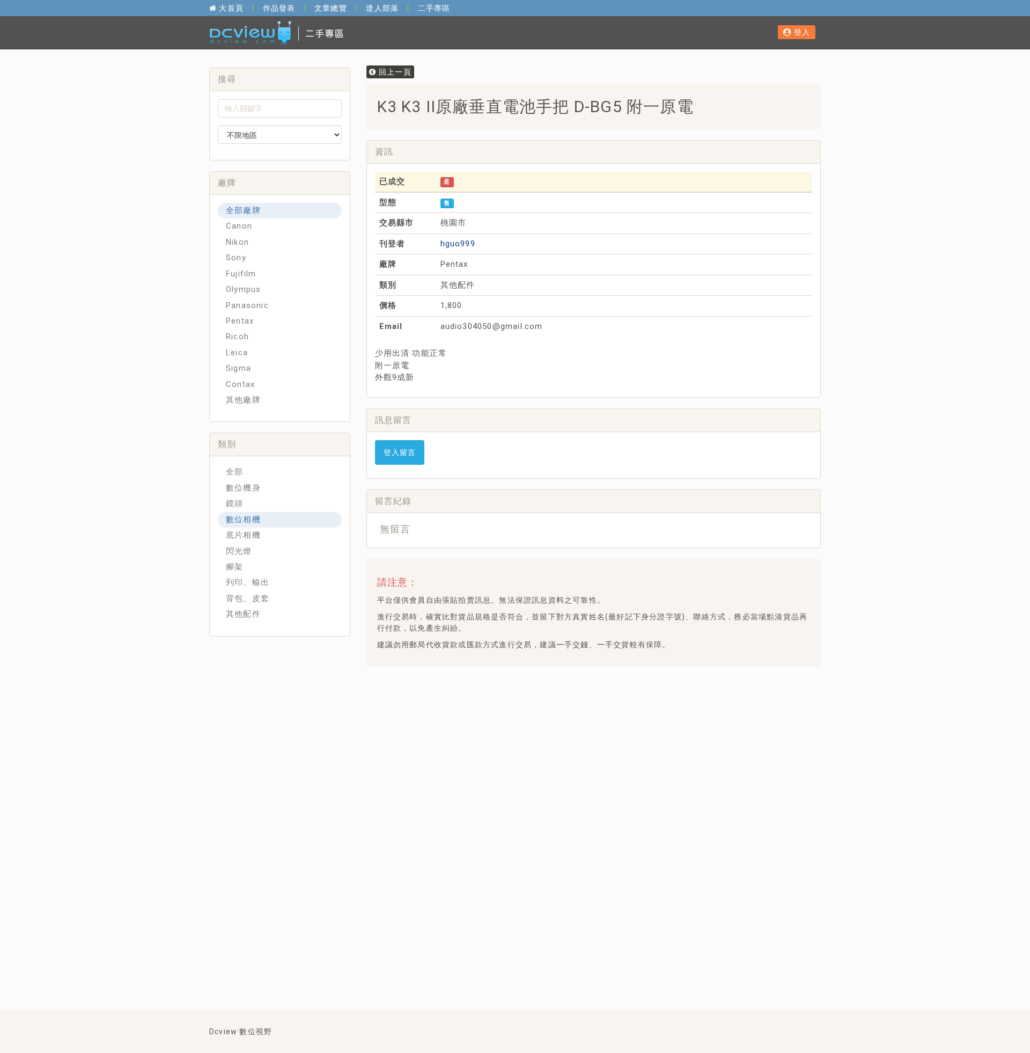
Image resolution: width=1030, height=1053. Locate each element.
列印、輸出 (247, 582)
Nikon (237, 242)
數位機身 (243, 488)
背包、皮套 (247, 598)
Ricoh (237, 336)
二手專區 (434, 8)
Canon (239, 226)
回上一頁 (393, 72)
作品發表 (279, 8)
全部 (234, 472)
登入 (800, 32)
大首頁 (230, 8)
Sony (236, 257)
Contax (240, 384)
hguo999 (457, 243)
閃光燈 (239, 551)
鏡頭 (234, 503)
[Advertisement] (569, 701)
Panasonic (247, 305)
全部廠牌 (243, 210)
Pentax (240, 321)
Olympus (243, 289)
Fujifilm (241, 274)
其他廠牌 (243, 400)
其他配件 (243, 614)
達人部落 (382, 8)
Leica (237, 352)
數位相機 (243, 519)
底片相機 (243, 535)
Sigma (238, 368)
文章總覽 (330, 8)
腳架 (234, 567)
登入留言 (400, 452)
